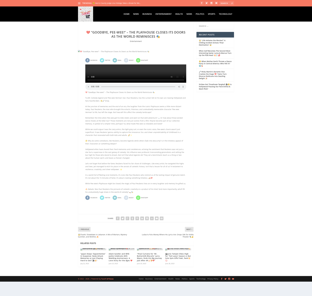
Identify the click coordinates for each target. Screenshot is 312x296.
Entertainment (164, 14)
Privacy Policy (212, 279)
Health (179, 14)
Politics (200, 14)
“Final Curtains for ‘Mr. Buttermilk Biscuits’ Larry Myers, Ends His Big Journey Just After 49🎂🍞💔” (149, 257)
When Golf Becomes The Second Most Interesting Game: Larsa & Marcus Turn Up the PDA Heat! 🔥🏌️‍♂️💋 (215, 53)
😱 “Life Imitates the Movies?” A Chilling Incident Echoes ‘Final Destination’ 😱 (212, 42)
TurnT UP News (107, 279)
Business (147, 14)
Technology (225, 14)
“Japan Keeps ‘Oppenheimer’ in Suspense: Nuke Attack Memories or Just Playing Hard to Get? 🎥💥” (93, 257)
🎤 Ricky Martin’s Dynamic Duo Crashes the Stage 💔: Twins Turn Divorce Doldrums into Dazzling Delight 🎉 (213, 75)
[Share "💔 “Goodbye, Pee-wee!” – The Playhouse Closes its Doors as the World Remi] (117, 218)
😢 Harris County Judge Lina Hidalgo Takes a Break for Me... (117, 3)
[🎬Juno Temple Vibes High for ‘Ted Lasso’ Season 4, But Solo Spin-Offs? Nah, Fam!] (178, 249)
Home (127, 14)
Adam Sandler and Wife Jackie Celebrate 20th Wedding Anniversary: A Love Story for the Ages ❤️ (120, 257)
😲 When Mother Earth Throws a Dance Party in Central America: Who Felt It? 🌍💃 (215, 63)
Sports (211, 14)
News (136, 14)
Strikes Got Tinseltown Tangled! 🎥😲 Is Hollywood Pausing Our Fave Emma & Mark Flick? (215, 86)
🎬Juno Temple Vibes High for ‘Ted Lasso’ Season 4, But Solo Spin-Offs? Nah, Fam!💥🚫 (178, 257)
